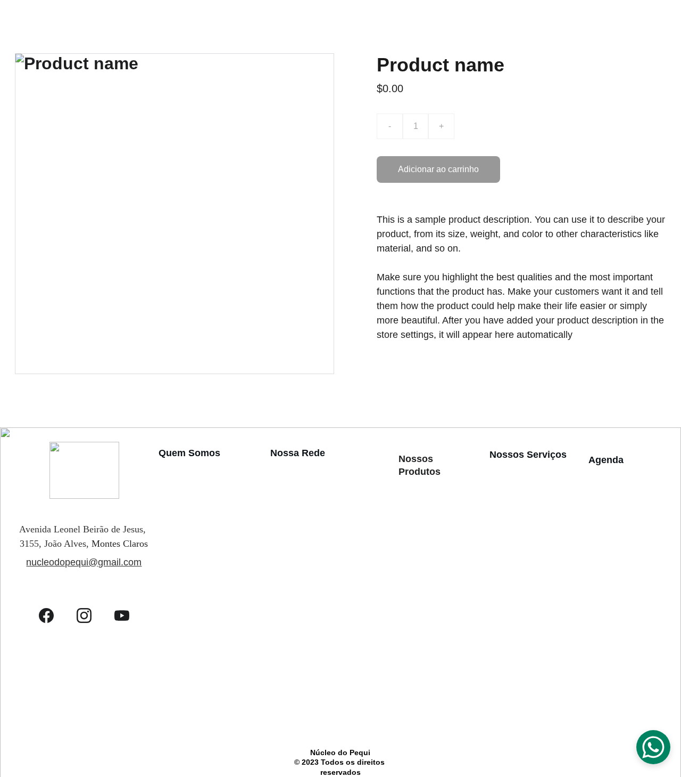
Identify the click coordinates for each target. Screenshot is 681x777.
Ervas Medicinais (425, 576)
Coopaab (286, 511)
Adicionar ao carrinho (438, 169)
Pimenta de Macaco (430, 677)
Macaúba (413, 620)
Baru (406, 533)
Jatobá (409, 605)
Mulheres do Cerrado (308, 650)
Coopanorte (291, 483)
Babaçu (410, 518)
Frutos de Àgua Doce (308, 553)
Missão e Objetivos (193, 469)
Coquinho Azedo (425, 561)
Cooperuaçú (292, 567)
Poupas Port (292, 665)
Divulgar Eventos (619, 476)
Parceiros (176, 507)
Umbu (408, 706)
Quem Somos (189, 453)
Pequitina (287, 702)
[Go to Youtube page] (121, 615)
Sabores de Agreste (305, 609)
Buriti (408, 547)
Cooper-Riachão (299, 623)
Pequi (407, 663)
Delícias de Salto (300, 469)
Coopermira (291, 539)
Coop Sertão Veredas (308, 581)
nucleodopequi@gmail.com (84, 562)
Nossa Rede (297, 453)
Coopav (284, 497)
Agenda (606, 460)
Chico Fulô (290, 637)
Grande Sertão (296, 525)
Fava (406, 590)
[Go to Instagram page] (89, 615)
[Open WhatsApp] (653, 747)
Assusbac (288, 595)
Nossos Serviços (528, 454)
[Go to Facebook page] (51, 615)
